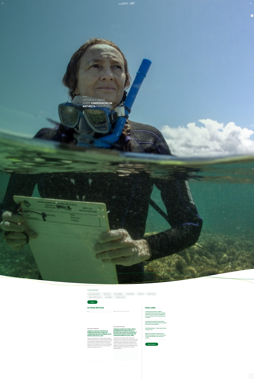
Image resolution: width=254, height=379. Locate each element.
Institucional (140, 293)
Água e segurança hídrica (94, 293)
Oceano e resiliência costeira (95, 297)
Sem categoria (108, 297)
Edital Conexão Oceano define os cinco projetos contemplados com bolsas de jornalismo (125, 373)
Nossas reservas (151, 293)
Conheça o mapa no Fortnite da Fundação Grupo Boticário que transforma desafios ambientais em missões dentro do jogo (99, 333)
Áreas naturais (107, 293)
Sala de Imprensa (152, 344)
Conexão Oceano (130, 293)
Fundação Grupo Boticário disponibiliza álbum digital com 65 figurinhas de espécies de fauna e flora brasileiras (98, 368)
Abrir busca (251, 3)
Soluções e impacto (120, 297)
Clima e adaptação (118, 293)
